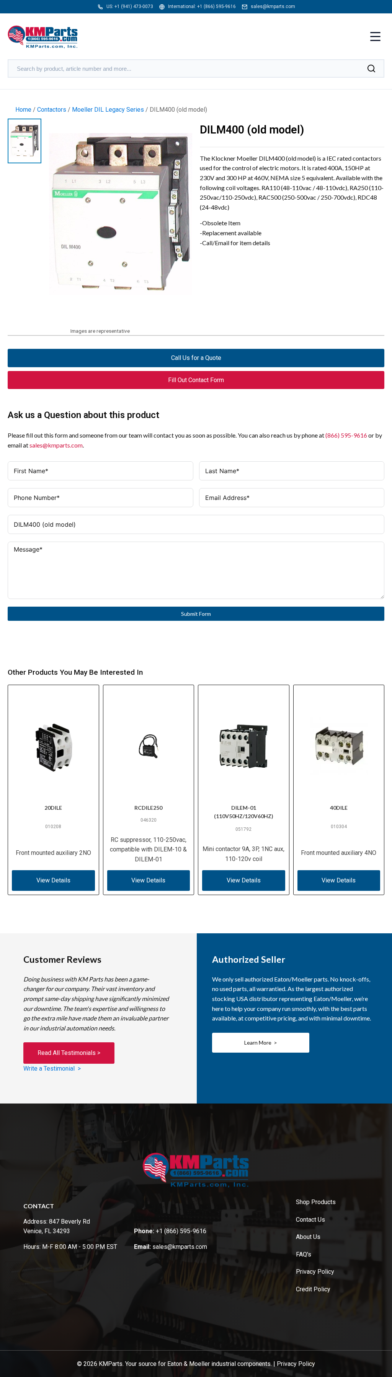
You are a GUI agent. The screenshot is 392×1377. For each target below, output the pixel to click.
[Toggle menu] (375, 37)
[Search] (371, 68)
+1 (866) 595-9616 (216, 6)
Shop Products (316, 1202)
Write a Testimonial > (52, 1068)
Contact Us (310, 1219)
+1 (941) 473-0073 (133, 6)
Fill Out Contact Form (196, 380)
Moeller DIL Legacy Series (108, 109)
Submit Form (196, 613)
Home (23, 109)
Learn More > (260, 1042)
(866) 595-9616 (346, 435)
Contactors (51, 109)
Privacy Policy (315, 1271)
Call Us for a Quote (196, 357)
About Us (308, 1236)
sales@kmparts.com (273, 6)
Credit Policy (313, 1289)
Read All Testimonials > (69, 1052)
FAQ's (303, 1254)
